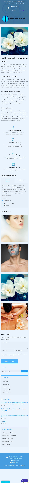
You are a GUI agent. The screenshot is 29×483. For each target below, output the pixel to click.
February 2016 (7, 387)
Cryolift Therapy (6, 241)
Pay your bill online (20, 3)
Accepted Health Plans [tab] (8, 180)
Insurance (13, 3)
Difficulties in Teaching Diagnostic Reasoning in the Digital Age (14, 416)
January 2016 (6, 390)
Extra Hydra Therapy (14, 241)
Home (5, 1)
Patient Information (21, 1)
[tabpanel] (14, 195)
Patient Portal (13, 10)
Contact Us (7, 3)
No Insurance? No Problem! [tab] (21, 180)
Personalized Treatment (9, 435)
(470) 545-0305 (15, 460)
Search (25, 371)
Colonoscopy (6, 444)
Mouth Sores (4, 421)
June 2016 (6, 384)
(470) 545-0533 (15, 462)
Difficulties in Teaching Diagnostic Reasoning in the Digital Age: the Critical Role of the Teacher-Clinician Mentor (14, 403)
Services (14, 1)
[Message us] (22, 10)
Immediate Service (8, 441)
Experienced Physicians (9, 432)
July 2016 (5, 381)
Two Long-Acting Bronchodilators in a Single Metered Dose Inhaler (13, 409)
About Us (9, 1)
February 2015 (7, 392)
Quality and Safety (8, 438)
